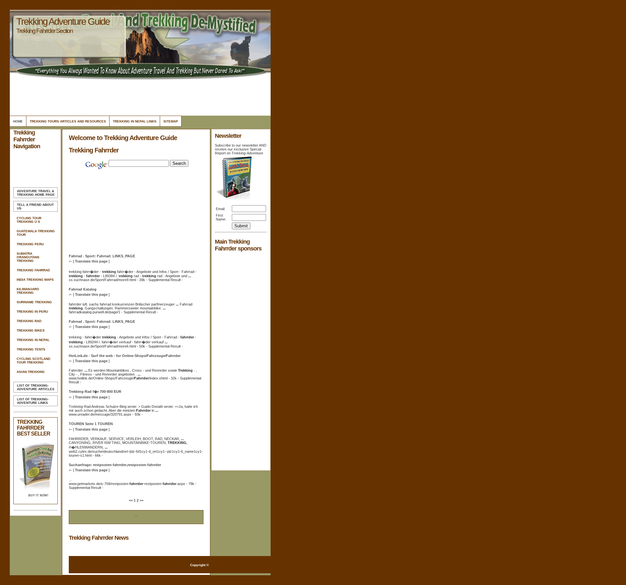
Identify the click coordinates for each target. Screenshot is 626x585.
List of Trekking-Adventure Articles (35, 387)
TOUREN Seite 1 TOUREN (91, 424)
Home (18, 121)
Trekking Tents (31, 349)
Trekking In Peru (32, 311)
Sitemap (170, 121)
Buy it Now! (38, 495)
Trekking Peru (30, 244)
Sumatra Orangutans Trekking (28, 257)
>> (141, 500)
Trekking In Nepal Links (134, 121)
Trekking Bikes (31, 330)
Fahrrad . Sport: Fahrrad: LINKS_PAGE (102, 256)
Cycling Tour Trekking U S (29, 219)
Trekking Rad (29, 321)
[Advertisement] (139, 96)
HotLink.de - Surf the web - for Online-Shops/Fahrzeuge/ (125, 356)
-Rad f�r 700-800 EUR (95, 391)
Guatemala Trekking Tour (36, 232)
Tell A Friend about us (35, 206)
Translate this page (91, 261)
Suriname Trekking (34, 302)
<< (131, 500)
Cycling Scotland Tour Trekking (33, 360)
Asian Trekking (31, 372)
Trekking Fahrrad (33, 270)
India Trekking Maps (35, 279)
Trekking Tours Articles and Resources (68, 121)
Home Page (36, 192)
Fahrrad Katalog (83, 289)
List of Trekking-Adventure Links (33, 401)
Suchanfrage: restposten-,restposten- (115, 465)
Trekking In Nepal (33, 340)
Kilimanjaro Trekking (28, 290)
